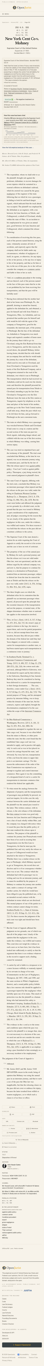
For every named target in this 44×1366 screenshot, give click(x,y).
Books (4, 1321)
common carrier (34, 269)
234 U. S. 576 (33, 496)
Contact (34, 1354)
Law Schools (6, 1313)
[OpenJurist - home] (22, 8)
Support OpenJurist (22, 1345)
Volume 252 (14, 22)
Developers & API (8, 1333)
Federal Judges (7, 1307)
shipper (4, 1225)
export (4, 1220)
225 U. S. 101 (30, 722)
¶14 (5, 788)
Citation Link (20, 1121)
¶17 (5, 1024)
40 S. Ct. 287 (22, 30)
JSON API (5, 1339)
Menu (7, 14)
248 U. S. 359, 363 (24, 1016)
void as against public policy (11, 1232)
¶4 (5, 298)
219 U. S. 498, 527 (20, 663)
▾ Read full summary (10, 82)
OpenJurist (5, 22)
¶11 (5, 619)
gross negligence (8, 1222)
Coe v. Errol (18, 619)
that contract (15, 814)
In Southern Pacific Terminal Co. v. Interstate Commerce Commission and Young (22, 659)
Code (4, 1301)
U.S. (21, 22)
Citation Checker (8, 1324)
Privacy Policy (7, 1360)
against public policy (9, 1212)
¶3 (5, 277)
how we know (13, 102)
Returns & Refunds (8, 1357)
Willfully (5, 1238)
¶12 (5, 656)
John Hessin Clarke (14, 1165)
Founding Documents (9, 1318)
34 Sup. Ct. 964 (13, 499)
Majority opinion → (13, 1168)
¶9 (5, 551)
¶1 (5, 174)
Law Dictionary (7, 1304)
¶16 (5, 965)
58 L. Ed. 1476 (26, 499)
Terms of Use (33, 1357)
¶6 (5, 449)
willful (4, 1235)
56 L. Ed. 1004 (23, 725)
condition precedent (22, 277)
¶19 (5, 1068)
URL (7, 1121)
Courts (4, 1310)
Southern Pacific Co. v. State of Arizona (22, 910)
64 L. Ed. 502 (22, 33)
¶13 (5, 719)
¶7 (5, 480)
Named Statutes (8, 1315)
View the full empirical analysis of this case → (18, 147)
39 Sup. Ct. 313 (25, 913)
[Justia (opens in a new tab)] (28, 1290)
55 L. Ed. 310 (16, 666)
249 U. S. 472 (12, 913)
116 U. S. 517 (29, 619)
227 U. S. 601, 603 (22, 1006)
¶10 (5, 592)
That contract (7, 1230)
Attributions (22, 1357)
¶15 (5, 927)
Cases (4, 1299)
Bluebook (35, 1121)
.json (11, 1248)
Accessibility (23, 1354)
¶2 (5, 237)
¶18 (5, 1063)
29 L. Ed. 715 (19, 622)
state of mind (6, 1227)
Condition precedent (9, 1217)
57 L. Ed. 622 (16, 1009)
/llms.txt (5, 1336)
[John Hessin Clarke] (4, 1166)
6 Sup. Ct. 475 (18, 692)
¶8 (5, 536)
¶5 (5, 422)
